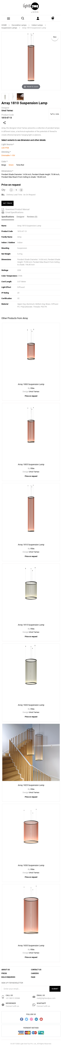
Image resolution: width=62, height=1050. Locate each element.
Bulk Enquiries (8, 977)
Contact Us (36, 970)
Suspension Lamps (9, 28)
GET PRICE (7, 203)
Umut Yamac (7, 110)
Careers (35, 973)
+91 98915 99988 (13, 998)
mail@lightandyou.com (46, 998)
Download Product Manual (17, 209)
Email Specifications (14, 212)
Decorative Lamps (19, 25)
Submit (55, 989)
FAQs (33, 977)
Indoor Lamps (37, 25)
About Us (5, 970)
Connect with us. (12, 1006)
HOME (4, 25)
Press (4, 973)
